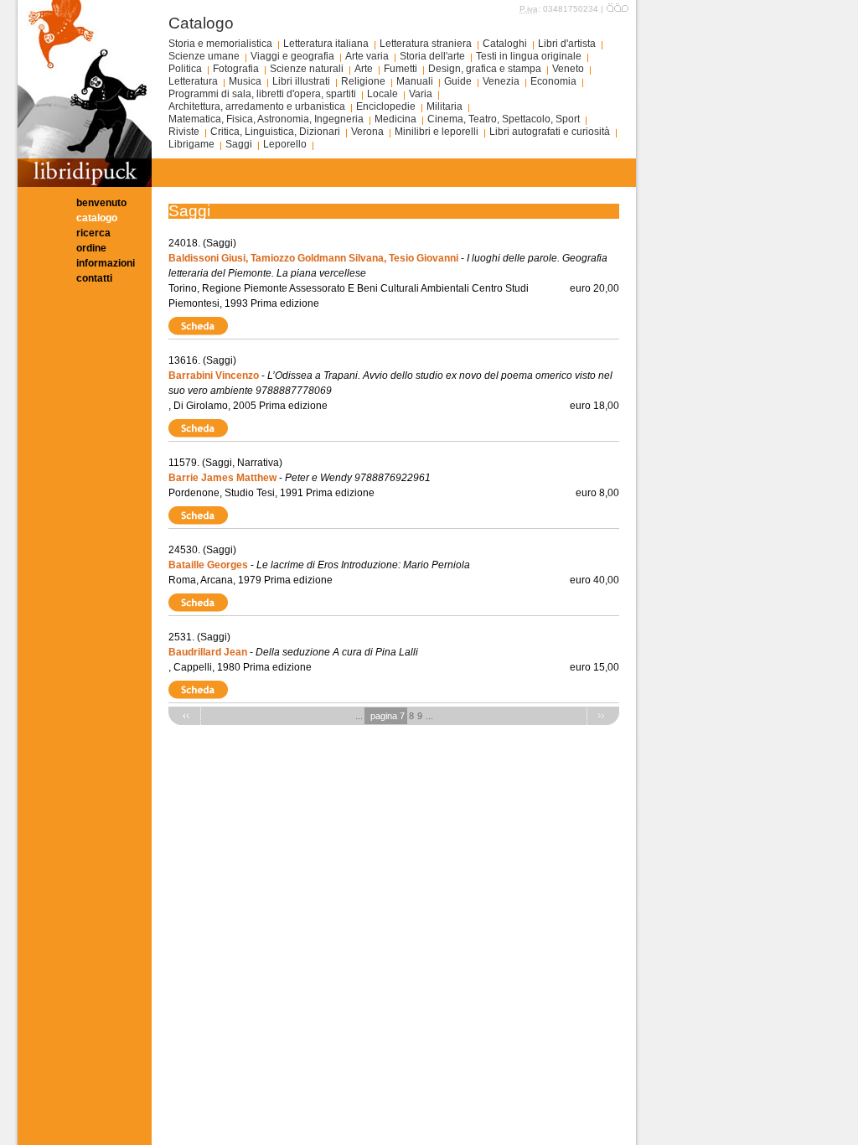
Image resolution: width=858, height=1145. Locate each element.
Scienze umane (204, 56)
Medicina (395, 119)
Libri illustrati (301, 81)
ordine (91, 248)
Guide (458, 81)
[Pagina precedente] (184, 716)
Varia (420, 94)
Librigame (191, 144)
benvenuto (101, 203)
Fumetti (400, 69)
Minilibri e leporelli (436, 131)
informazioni (105, 263)
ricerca (93, 233)
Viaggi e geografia (292, 56)
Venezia (501, 81)
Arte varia (367, 56)
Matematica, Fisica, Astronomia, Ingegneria (266, 119)
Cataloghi (505, 43)
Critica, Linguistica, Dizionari (275, 131)
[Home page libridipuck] (85, 183)
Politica (185, 69)
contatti (94, 278)
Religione (363, 81)
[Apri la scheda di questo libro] (199, 325)
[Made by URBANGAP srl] (617, 8)
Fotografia (236, 69)
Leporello (285, 144)
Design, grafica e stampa (484, 69)
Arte (363, 69)
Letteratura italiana (326, 43)
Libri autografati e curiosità (549, 131)
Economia (553, 81)
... (359, 716)
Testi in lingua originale (528, 56)
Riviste (183, 131)
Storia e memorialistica (220, 43)
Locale (382, 94)
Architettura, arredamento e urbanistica (256, 106)
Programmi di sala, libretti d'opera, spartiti (262, 94)
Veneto (568, 69)
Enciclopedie (386, 106)
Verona (367, 131)
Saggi (238, 144)
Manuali (414, 81)
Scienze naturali (307, 69)
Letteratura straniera (426, 43)
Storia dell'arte (432, 56)
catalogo (96, 218)
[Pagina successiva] (603, 716)
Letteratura (193, 81)
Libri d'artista (567, 43)
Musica (245, 81)
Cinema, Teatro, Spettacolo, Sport (503, 119)
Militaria (444, 106)
